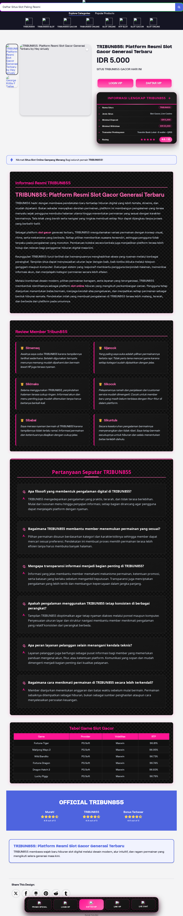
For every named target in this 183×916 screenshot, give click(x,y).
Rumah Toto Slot (91, 915)
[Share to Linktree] (36, 893)
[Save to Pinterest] (46, 893)
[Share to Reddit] (56, 893)
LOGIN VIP (115, 83)
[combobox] (87, 7)
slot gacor (44, 232)
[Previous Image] (23, 80)
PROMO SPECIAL (39, 906)
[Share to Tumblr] (66, 893)
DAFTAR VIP (153, 83)
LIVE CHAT (143, 906)
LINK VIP (117, 906)
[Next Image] (88, 80)
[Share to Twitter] (16, 893)
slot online (77, 285)
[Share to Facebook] (26, 893)
